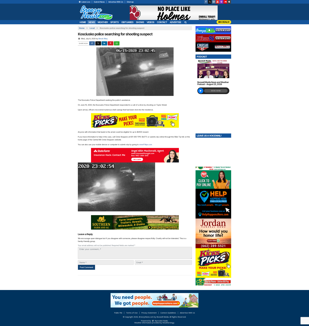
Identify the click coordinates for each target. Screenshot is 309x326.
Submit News (99, 2)
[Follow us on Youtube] (217, 2)
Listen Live (85, 2)
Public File (118, 313)
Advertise (175, 22)
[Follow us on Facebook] (206, 2)
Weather (103, 22)
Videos (150, 22)
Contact (162, 22)
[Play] (200, 90)
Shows (140, 22)
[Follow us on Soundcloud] (225, 2)
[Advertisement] (174, 12)
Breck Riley (103, 39)
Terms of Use (132, 313)
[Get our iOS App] (229, 2)
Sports (114, 22)
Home (83, 22)
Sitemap (130, 2)
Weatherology (168, 322)
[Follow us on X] (210, 2)
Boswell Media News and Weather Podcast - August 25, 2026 (213, 83)
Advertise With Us (115, 2)
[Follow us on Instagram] (213, 2)
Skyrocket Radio (161, 320)
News (92, 22)
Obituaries (127, 22)
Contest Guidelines (168, 313)
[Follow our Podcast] (221, 2)
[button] (185, 22)
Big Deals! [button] (223, 22)
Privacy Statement (149, 313)
